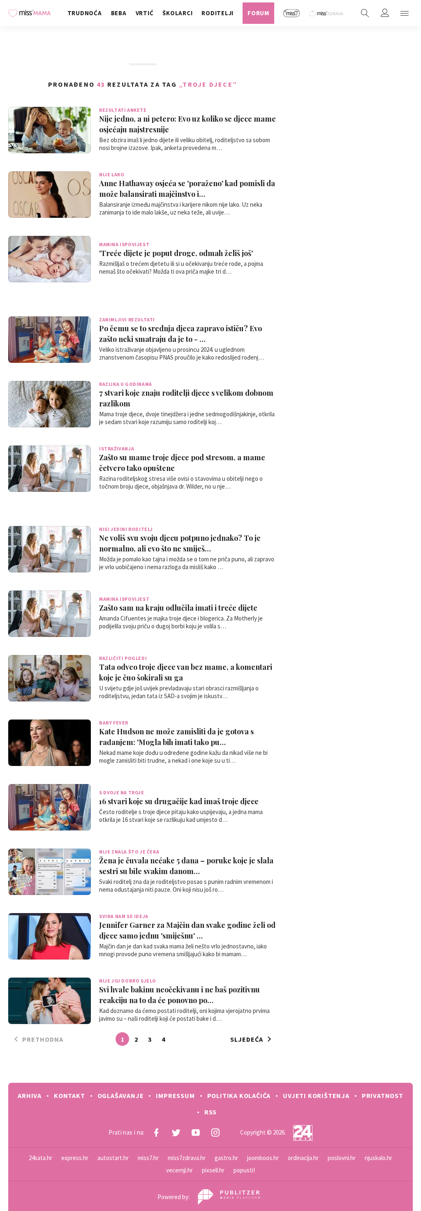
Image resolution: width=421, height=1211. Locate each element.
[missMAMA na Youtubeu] (195, 1132)
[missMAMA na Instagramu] (215, 1132)
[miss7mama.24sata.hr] (31, 13)
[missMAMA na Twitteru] (176, 1132)
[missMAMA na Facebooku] (156, 1132)
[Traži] (365, 13)
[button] (404, 13)
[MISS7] (291, 13)
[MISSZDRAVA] (326, 13)
